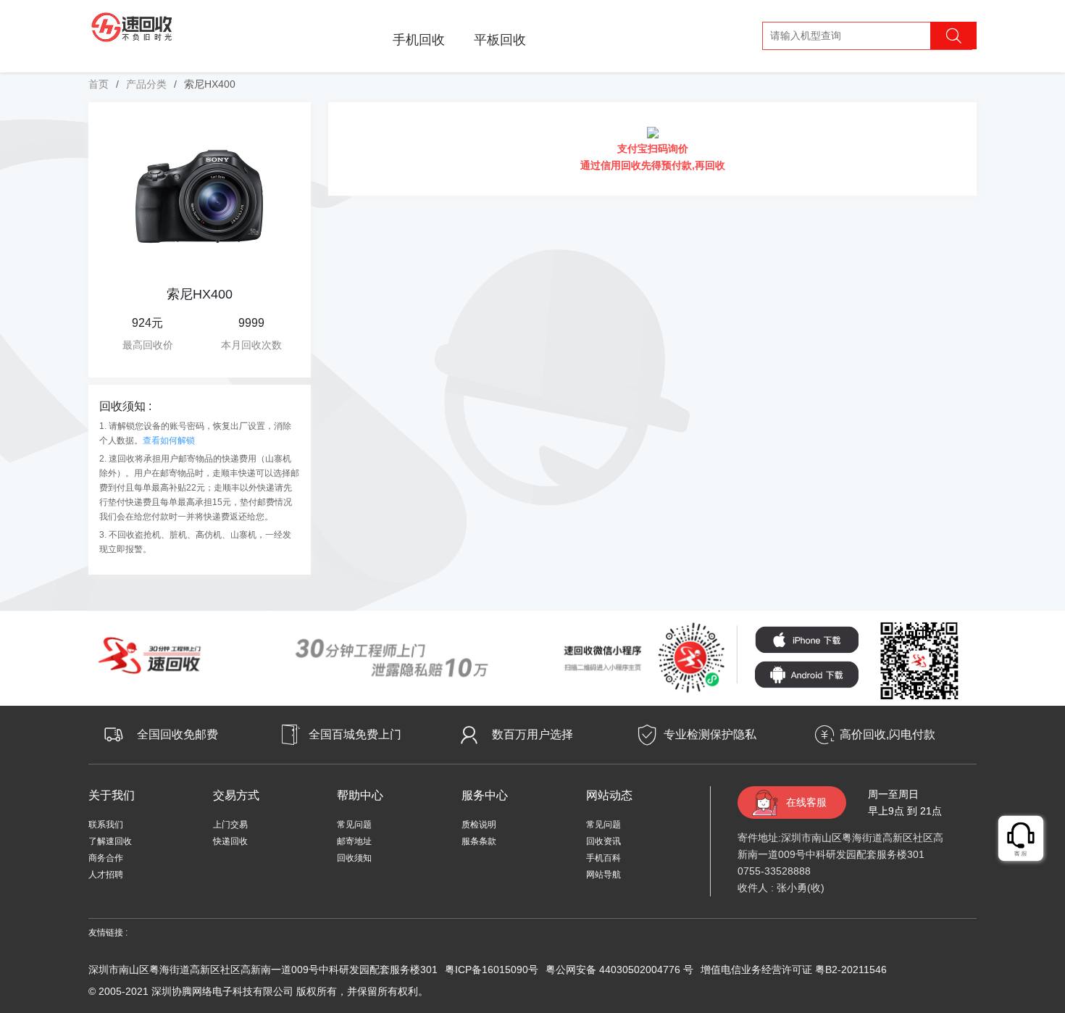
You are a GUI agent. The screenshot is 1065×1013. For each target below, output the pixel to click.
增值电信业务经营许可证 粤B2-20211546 (794, 969)
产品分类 (146, 84)
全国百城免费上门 (355, 734)
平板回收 (500, 40)
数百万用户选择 (532, 734)
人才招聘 (105, 875)
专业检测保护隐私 (710, 734)
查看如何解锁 (169, 440)
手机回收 (419, 40)
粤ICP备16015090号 (491, 969)
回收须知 (354, 858)
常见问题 (354, 825)
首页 (98, 84)
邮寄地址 (354, 841)
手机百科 (603, 858)
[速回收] (132, 25)
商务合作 (105, 858)
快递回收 (230, 841)
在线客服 (806, 802)
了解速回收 (110, 841)
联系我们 (105, 825)
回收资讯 (603, 841)
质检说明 (479, 825)
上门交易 (230, 825)
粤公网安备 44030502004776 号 (619, 969)
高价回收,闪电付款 (887, 734)
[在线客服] (1022, 839)
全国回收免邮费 (177, 734)
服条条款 (479, 841)
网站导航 (603, 875)
